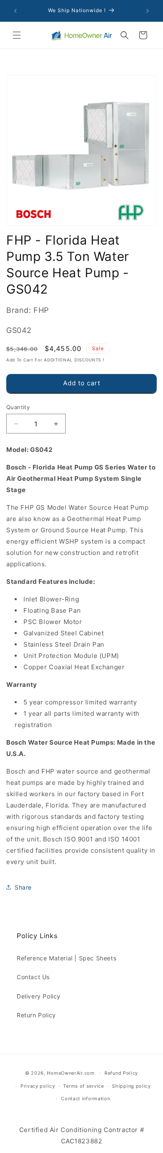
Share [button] (23, 887)
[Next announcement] (147, 11)
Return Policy (36, 1015)
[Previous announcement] (15, 11)
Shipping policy (131, 1086)
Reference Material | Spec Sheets (66, 958)
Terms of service (83, 1086)
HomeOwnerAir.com (70, 1073)
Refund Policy (121, 1073)
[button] (17, 35)
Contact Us (33, 976)
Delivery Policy (39, 996)
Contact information (85, 1098)
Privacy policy (37, 1086)
